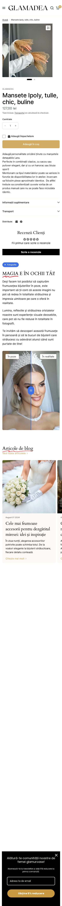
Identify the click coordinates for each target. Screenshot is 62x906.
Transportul (19, 113)
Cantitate (7, 119)
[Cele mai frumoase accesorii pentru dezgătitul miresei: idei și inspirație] (29, 486)
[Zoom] (48, 27)
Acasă (5, 20)
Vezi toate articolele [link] (14, 453)
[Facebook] (17, 222)
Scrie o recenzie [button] (31, 252)
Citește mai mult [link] (15, 558)
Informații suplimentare (15, 202)
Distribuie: (7, 222)
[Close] (56, 855)
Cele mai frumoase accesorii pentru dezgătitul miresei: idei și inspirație (28, 529)
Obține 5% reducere (31, 893)
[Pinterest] (21, 222)
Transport (8, 211)
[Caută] (52, 8)
